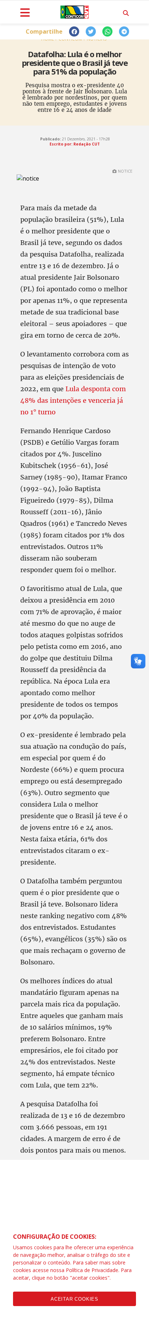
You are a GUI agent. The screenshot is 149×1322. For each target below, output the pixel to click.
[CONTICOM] (74, 12)
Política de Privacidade (92, 1270)
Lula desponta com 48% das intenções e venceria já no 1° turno (73, 400)
